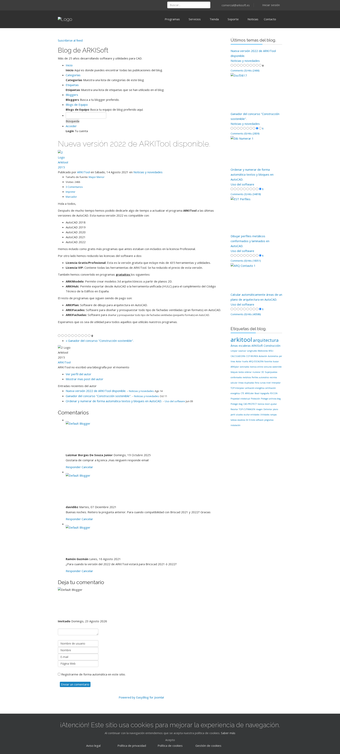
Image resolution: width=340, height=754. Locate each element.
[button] (268, 4)
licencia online (256, 366)
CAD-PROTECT (250, 404)
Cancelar (87, 467)
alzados (239, 414)
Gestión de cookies (208, 746)
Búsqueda (72, 121)
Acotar (238, 361)
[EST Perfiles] (256, 215)
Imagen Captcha (69, 669)
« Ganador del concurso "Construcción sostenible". (100, 341)
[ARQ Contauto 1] (256, 277)
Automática (273, 356)
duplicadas (249, 382)
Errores (252, 420)
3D (262, 372)
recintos (273, 377)
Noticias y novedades (148, 172)
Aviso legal (93, 746)
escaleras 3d (242, 420)
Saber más (228, 733)
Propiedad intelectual (240, 398)
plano (275, 409)
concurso (268, 366)
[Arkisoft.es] (59, 4)
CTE (242, 393)
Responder (73, 467)
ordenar (248, 372)
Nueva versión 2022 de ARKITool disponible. (96, 391)
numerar (256, 372)
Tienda (214, 19)
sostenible (277, 366)
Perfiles (255, 377)
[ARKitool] (69, 4)
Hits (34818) (254, 194)
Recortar (234, 409)
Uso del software (175, 401)
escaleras (245, 345)
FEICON (273, 393)
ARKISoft (257, 345)
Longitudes (252, 350)
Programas (172, 19)
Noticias (253, 19)
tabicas (234, 420)
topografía (264, 393)
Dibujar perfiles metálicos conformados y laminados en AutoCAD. (250, 241)
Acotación (263, 356)
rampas (273, 414)
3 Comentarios (74, 187)
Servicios (195, 19)
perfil (233, 414)
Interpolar (276, 382)
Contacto (270, 19)
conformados (236, 377)
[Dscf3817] (256, 92)
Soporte (233, 19)
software (259, 420)
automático (264, 377)
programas (268, 420)
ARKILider (249, 393)
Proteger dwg (236, 404)
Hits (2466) (253, 70)
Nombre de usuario (84, 638)
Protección (255, 398)
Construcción (272, 345)
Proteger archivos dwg (271, 398)
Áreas (234, 345)
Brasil (257, 393)
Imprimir (70, 192)
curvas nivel (265, 382)
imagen (259, 409)
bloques (234, 372)
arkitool (241, 339)
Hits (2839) (253, 133)
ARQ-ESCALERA (256, 361)
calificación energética (254, 388)
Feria (257, 382)
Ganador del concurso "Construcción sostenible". (98, 396)
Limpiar (234, 350)
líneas (241, 382)
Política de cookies (170, 746)
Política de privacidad (131, 746)
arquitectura (266, 340)
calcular (234, 382)
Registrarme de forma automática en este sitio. (93, 674)
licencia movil (264, 404)
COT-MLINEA (252, 356)
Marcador (71, 196)
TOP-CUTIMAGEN (247, 409)
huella (245, 361)
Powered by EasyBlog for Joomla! (141, 697)
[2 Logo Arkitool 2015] (141, 160)
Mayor (93, 177)
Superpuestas (271, 372)
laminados (244, 366)
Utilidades (264, 414)
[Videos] (75, 4)
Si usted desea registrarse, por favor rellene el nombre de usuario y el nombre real (107, 626)
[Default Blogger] (145, 437)
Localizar (242, 350)
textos (241, 372)
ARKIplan (235, 366)
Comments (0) (239, 133)
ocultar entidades (251, 414)
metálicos (247, 377)
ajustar (274, 404)
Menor (100, 177)
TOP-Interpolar (237, 388)
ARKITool (83, 172)
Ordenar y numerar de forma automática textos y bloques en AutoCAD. (114, 401)
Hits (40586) (254, 314)
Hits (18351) (254, 260)
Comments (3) (239, 70)
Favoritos (268, 361)
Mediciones (263, 350)
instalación (235, 425)
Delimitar (267, 409)
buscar (276, 361)
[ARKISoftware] (64, 4)
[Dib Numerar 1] (256, 151)
